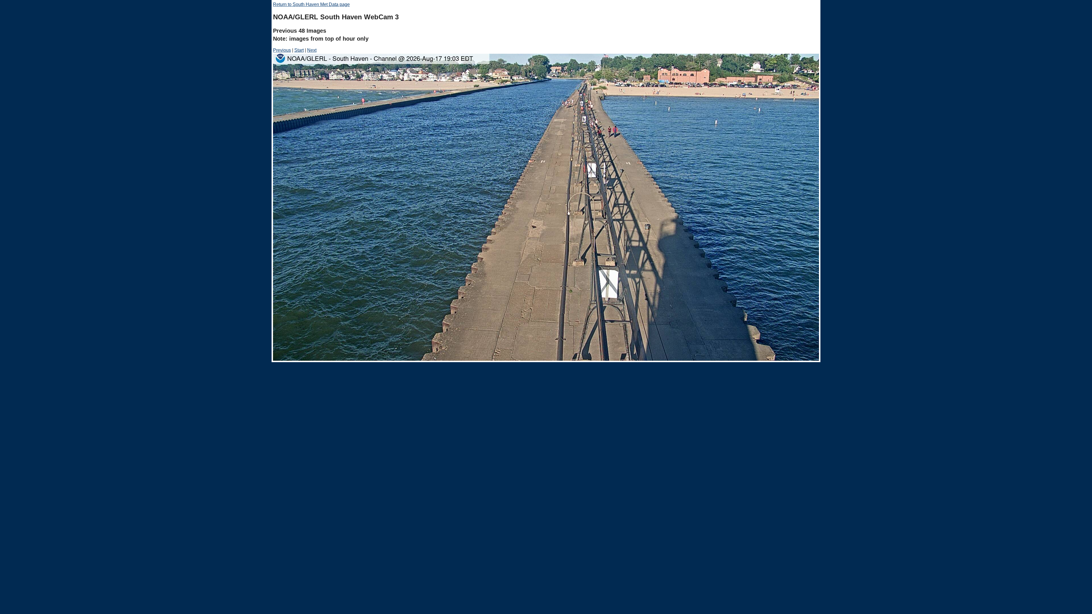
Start (299, 50)
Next (312, 50)
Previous (282, 50)
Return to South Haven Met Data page (311, 4)
